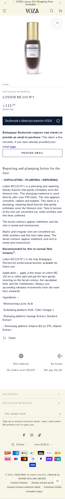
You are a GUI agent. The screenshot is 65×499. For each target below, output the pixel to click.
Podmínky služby (53, 487)
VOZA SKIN (20, 475)
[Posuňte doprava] (59, 3)
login (13, 146)
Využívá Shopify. (19, 483)
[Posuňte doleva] (5, 3)
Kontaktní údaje (34, 491)
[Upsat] (60, 414)
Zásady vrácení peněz (43, 483)
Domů (6, 85)
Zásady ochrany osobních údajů (23, 487)
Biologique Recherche (16, 92)
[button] (51, 11)
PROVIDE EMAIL (32, 153)
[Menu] (4, 11)
